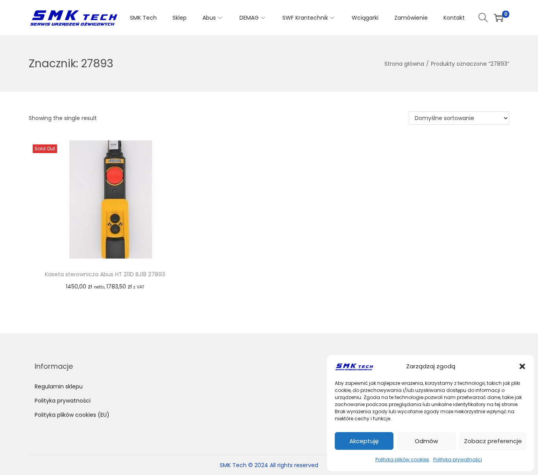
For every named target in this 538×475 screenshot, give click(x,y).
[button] (522, 366)
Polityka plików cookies (402, 459)
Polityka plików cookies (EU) (72, 415)
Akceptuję (363, 441)
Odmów (426, 441)
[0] (498, 17)
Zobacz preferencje (493, 441)
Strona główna (404, 64)
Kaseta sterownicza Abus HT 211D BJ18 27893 (105, 274)
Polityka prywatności (457, 459)
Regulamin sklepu (59, 386)
